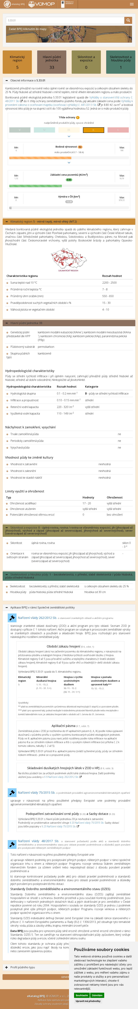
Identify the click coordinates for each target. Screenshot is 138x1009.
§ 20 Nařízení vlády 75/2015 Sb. (87, 822)
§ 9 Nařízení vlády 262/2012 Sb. (61, 777)
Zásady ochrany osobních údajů (51, 1003)
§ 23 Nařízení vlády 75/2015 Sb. (59, 826)
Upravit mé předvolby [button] (88, 1001)
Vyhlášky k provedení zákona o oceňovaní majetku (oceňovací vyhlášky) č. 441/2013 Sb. (69, 103)
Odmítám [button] (97, 995)
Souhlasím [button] (82, 995)
